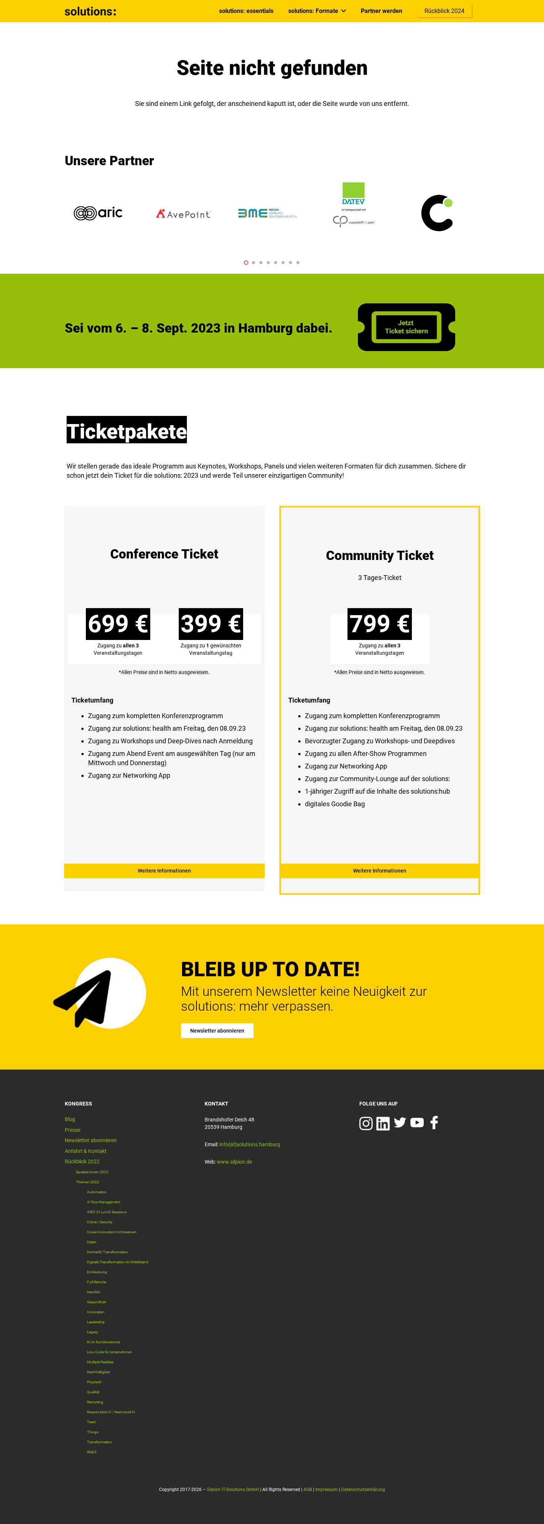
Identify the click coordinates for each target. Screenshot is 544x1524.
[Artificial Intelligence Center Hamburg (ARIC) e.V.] (98, 213)
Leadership (96, 1322)
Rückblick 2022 (82, 1161)
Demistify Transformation (107, 1252)
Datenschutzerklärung (363, 1489)
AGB (307, 1489)
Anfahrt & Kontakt (86, 1151)
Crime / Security (100, 1222)
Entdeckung (97, 1272)
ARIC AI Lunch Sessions (107, 1212)
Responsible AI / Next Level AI (111, 1412)
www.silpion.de (234, 1162)
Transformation (99, 1442)
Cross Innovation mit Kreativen (112, 1232)
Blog (70, 1119)
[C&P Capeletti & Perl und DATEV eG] (353, 213)
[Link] (91, 11)
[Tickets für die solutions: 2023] (164, 693)
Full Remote (96, 1282)
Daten (92, 1242)
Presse (72, 1130)
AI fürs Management (103, 1202)
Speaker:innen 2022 (92, 1172)
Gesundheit (96, 1302)
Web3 (92, 1452)
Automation (97, 1192)
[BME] (268, 213)
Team (91, 1422)
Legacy (92, 1332)
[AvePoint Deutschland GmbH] (183, 213)
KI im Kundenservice (103, 1342)
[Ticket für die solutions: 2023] (406, 349)
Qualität (93, 1392)
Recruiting (95, 1402)
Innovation (96, 1312)
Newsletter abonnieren (91, 1140)
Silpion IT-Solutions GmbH (233, 1489)
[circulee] (438, 213)
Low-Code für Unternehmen (109, 1352)
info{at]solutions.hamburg (249, 1144)
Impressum (326, 1489)
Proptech (94, 1382)
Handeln (94, 1292)
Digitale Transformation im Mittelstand (117, 1262)
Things (92, 1432)
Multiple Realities (100, 1362)
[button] (246, 262)
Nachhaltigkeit (98, 1372)
